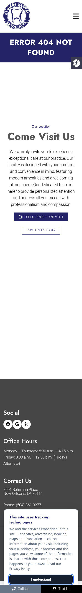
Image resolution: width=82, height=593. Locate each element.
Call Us (23, 589)
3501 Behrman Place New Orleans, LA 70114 (23, 491)
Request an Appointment (42, 217)
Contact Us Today (41, 230)
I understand (41, 579)
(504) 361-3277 (28, 505)
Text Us (63, 589)
